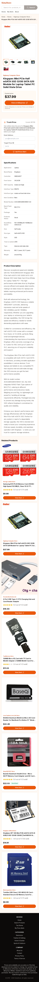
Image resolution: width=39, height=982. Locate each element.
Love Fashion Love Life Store (11, 715)
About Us (19, 950)
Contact (19, 953)
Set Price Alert (20, 152)
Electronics (19, 935)
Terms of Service (19, 958)
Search (32, 7)
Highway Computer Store (22, 17)
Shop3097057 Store (9, 771)
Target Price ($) (9, 143)
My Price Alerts (19, 928)
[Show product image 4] (26, 62)
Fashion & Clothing (19, 938)
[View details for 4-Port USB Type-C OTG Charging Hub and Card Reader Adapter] (19, 577)
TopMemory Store (8, 656)
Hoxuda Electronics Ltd (9, 597)
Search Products (19, 923)
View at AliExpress (18, 103)
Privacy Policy (19, 956)
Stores (4, 12)
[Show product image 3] (20, 62)
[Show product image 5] (33, 62)
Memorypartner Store (9, 890)
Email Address (8, 135)
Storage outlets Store (9, 481)
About (17, 12)
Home (3, 17)
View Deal (18, 498)
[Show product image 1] (6, 62)
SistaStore (6, 2)
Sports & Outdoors (19, 943)
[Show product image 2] (13, 62)
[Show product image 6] (6, 69)
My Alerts (10, 12)
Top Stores (19, 925)
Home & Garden (20, 940)
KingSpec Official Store (9, 830)
